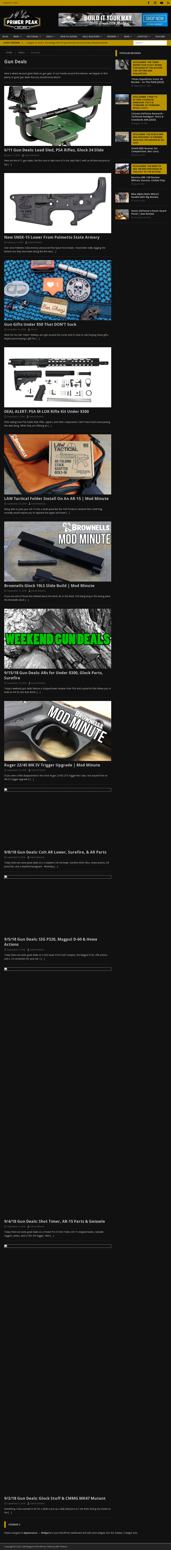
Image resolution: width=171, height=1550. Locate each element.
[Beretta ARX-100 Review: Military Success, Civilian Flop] (122, 169)
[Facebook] (148, 3)
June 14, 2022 (139, 201)
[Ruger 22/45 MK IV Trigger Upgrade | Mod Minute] (57, 731)
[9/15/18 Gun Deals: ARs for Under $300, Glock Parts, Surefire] (57, 639)
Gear (126, 36)
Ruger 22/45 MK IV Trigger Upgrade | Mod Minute (52, 765)
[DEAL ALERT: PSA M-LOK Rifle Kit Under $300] (57, 377)
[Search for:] (150, 42)
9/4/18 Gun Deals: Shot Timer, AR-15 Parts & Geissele (54, 1221)
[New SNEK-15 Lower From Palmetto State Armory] (57, 203)
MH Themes (61, 1547)
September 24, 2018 (16, 503)
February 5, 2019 (15, 242)
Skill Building (90, 36)
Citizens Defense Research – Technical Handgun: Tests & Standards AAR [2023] (147, 108)
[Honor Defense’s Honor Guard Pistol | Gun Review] (122, 214)
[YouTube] (161, 3)
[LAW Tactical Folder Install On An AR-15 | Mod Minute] (57, 464)
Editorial (32, 36)
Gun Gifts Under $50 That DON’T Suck (40, 324)
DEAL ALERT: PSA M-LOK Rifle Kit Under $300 (46, 411)
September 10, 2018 (16, 770)
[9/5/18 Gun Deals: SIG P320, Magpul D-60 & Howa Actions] (57, 905)
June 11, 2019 (13, 155)
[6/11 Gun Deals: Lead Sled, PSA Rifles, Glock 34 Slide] (57, 116)
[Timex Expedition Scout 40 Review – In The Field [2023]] (122, 65)
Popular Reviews (130, 53)
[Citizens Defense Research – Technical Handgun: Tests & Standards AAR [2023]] (122, 99)
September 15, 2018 (16, 683)
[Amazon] (168, 3)
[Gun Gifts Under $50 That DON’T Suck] (57, 290)
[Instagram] (155, 3)
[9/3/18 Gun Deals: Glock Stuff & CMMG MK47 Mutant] (57, 1369)
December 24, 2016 (142, 218)
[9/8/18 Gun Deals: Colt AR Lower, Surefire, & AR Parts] (57, 818)
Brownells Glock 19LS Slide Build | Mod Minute (49, 585)
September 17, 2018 (16, 591)
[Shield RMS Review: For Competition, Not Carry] (122, 137)
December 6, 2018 (16, 416)
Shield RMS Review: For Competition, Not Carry (147, 143)
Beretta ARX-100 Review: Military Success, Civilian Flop (148, 173)
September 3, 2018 (16, 1503)
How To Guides (68, 36)
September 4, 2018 (16, 1226)
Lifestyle (142, 36)
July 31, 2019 (139, 184)
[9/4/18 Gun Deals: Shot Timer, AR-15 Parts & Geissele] (57, 1092)
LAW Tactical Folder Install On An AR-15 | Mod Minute (56, 498)
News (16, 36)
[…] (10, 164)
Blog (5, 36)
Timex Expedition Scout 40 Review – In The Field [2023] (147, 72)
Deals (49, 36)
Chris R (34, 329)
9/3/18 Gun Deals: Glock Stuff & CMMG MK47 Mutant (55, 1498)
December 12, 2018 (16, 329)
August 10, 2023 (141, 123)
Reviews (111, 36)
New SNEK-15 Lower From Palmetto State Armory (52, 237)
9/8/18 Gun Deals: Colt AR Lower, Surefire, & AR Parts (55, 852)
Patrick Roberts (32, 155)
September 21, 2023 (142, 86)
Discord (160, 36)
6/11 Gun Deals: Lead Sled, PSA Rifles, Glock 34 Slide (54, 150)
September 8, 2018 (16, 857)
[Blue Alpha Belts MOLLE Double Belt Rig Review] (122, 198)
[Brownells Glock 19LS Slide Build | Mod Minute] (57, 551)
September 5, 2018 (16, 949)
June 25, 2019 (139, 155)
